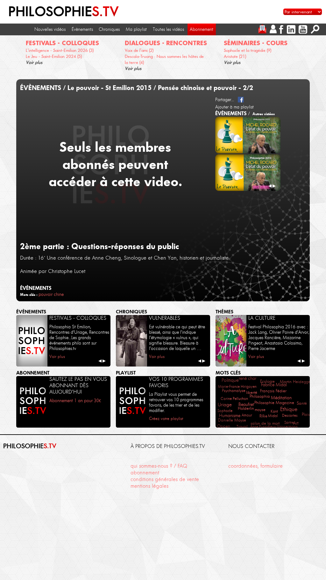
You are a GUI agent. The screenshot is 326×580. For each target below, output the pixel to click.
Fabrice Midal (274, 385)
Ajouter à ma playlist (234, 107)
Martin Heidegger (296, 381)
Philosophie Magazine (274, 402)
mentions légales (149, 486)
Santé (301, 403)
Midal (273, 415)
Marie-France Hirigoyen (237, 386)
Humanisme (230, 415)
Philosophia (259, 396)
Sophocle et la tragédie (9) (247, 50)
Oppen (223, 426)
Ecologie (267, 381)
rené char (247, 378)
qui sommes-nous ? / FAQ (159, 466)
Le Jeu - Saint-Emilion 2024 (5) (54, 56)
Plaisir (307, 414)
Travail (242, 426)
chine (59, 294)
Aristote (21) (235, 56)
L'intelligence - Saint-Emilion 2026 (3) (60, 50)
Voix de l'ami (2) (139, 50)
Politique (230, 380)
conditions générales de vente (165, 479)
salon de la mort (265, 423)
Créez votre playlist (166, 418)
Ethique (289, 409)
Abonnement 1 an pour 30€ (75, 400)
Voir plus (34, 62)
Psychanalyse (234, 390)
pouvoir (46, 294)
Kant (274, 411)
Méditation (281, 398)
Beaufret (246, 404)
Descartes (290, 415)
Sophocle (224, 410)
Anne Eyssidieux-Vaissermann (274, 426)
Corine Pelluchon (234, 398)
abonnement (145, 472)
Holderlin (246, 408)
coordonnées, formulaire (255, 466)
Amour (247, 415)
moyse (260, 409)
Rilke (263, 416)
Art (296, 423)
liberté (252, 392)
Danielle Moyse (232, 420)
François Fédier (273, 390)
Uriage (224, 405)
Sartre (289, 422)
